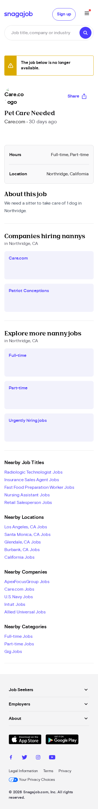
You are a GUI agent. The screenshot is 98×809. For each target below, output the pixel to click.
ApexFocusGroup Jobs (27, 582)
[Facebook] (11, 758)
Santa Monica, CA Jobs (27, 534)
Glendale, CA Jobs (22, 542)
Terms (48, 771)
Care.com (14, 121)
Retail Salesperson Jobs (28, 502)
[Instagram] (38, 758)
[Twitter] (24, 758)
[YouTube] (52, 758)
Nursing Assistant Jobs (27, 495)
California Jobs (19, 557)
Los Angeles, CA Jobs (25, 527)
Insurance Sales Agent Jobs (31, 480)
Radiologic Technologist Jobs (33, 472)
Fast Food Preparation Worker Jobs (39, 487)
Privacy (65, 771)
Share (73, 96)
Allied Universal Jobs (25, 612)
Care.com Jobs (19, 589)
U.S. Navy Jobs (18, 597)
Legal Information (23, 771)
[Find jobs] (85, 33)
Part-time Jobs (19, 644)
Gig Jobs (13, 651)
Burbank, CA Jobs (21, 550)
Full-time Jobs (18, 636)
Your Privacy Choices (37, 780)
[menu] (87, 14)
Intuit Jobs (14, 604)
